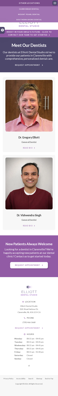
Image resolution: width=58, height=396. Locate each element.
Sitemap (39, 379)
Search (30, 379)
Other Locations (29, 3)
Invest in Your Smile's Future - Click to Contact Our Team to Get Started (29, 33)
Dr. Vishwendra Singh (29, 215)
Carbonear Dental (29, 9)
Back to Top (49, 379)
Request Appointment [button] (28, 65)
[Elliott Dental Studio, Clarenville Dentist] (29, 295)
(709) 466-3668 (29, 322)
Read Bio (28, 148)
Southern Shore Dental (29, 20)
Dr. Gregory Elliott (29, 137)
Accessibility (20, 379)
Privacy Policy (8, 379)
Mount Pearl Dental (29, 14)
